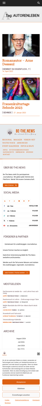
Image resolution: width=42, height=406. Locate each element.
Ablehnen (21, 388)
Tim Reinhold (19, 316)
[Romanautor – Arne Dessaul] (21, 45)
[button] (38, 354)
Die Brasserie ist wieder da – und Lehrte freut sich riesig (20, 292)
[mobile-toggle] (4, 3)
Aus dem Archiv (7, 310)
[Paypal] (29, 201)
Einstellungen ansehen (21, 395)
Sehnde (7, 112)
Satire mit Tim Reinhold (9, 316)
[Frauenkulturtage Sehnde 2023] (21, 89)
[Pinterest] (9, 201)
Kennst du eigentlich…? (16, 69)
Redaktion (14, 310)
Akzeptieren (21, 382)
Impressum (36, 400)
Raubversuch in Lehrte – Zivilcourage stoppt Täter (21, 299)
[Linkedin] (5, 201)
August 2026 (21, 338)
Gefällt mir (33, 206)
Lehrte (5, 296)
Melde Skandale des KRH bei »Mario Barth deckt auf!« (20, 306)
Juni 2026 (21, 345)
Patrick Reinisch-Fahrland (13, 296)
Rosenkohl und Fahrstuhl (12, 313)
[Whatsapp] (14, 201)
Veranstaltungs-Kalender (12, 319)
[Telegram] (19, 201)
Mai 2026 (21, 349)
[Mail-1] (24, 201)
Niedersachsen (7, 322)
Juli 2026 (21, 342)
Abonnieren (33, 225)
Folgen (35, 210)
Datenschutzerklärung (22, 400)
